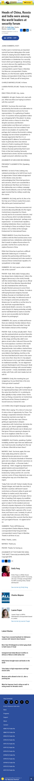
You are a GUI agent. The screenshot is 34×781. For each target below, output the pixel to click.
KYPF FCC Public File (8, 747)
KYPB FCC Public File (9, 740)
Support (5, 717)
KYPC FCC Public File (9, 743)
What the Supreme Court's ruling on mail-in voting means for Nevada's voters (15, 685)
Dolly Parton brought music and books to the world (16, 662)
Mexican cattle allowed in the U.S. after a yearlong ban (15, 677)
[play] (3, 779)
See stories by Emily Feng (19, 587)
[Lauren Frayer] (6, 613)
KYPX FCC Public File (9, 766)
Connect (5, 725)
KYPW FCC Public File (9, 762)
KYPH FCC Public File (9, 751)
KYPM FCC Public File (9, 755)
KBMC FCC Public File (9, 732)
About (5, 721)
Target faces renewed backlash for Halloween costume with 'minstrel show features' (16, 638)
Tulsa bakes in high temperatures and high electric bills (15, 669)
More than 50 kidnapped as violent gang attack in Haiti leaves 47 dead (16, 646)
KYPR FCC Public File (9, 759)
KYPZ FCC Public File (9, 770)
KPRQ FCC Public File (9, 736)
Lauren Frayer (11, 29)
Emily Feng (10, 27)
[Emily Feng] (6, 571)
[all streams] (31, 779)
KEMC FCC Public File (9, 728)
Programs (6, 713)
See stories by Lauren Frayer (20, 621)
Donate (28, 2)
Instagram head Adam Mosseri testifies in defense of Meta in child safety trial (15, 654)
